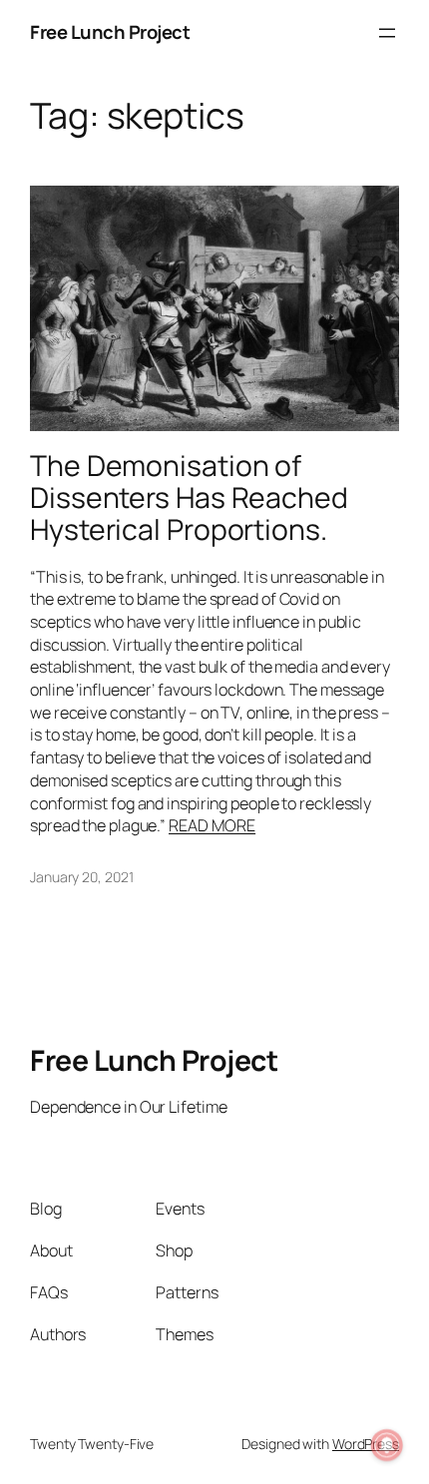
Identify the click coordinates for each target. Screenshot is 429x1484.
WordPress (365, 1443)
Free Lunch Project (110, 32)
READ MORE (212, 825)
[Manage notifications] (387, 1445)
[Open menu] (387, 33)
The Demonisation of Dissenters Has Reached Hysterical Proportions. (189, 498)
